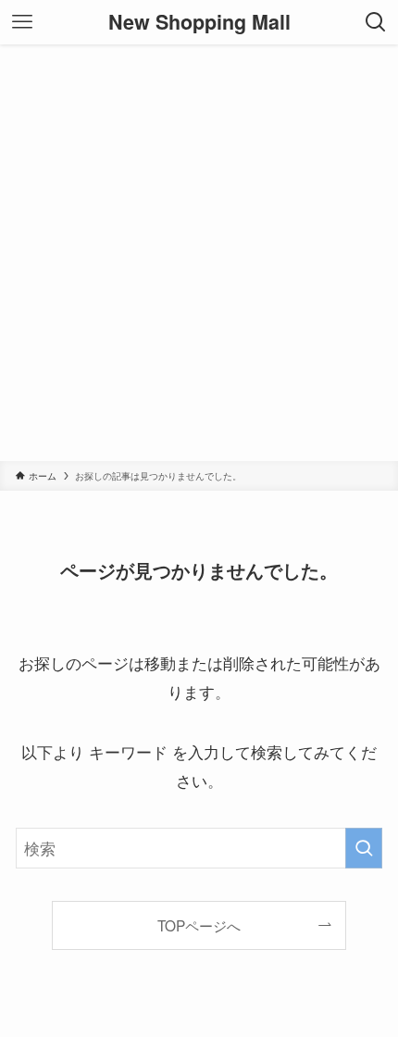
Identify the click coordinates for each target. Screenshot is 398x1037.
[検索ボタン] (376, 22)
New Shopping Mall (199, 22)
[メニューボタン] (22, 22)
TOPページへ (199, 925)
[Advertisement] (199, 253)
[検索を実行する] (363, 848)
